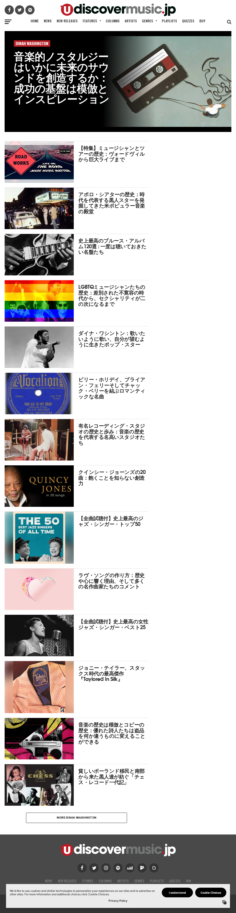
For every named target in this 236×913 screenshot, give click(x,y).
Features (90, 20)
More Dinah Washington (76, 817)
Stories (87, 880)
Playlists (169, 20)
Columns (113, 20)
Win (188, 880)
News (48, 20)
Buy (202, 20)
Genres (147, 20)
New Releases (67, 20)
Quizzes (188, 20)
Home (35, 20)
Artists (131, 20)
